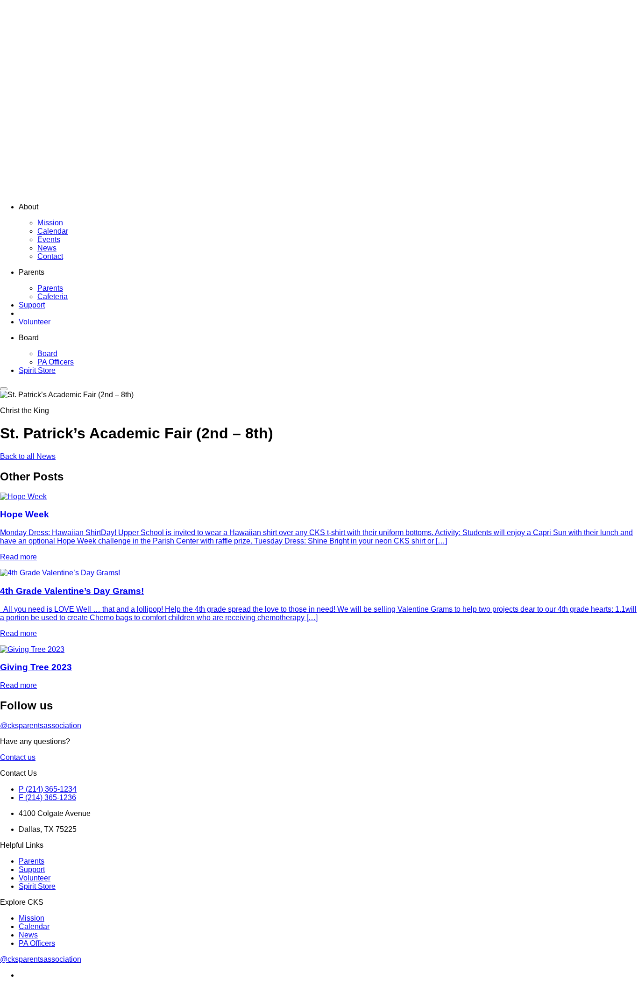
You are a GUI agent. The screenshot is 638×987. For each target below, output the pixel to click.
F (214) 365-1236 (47, 797)
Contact (50, 256)
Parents (50, 288)
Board (47, 354)
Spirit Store (37, 370)
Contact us (17, 757)
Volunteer (34, 322)
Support (32, 305)
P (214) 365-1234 (48, 789)
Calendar (52, 231)
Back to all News (28, 456)
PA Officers (55, 362)
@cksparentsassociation (40, 726)
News (47, 248)
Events (48, 239)
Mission (50, 223)
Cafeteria (52, 296)
